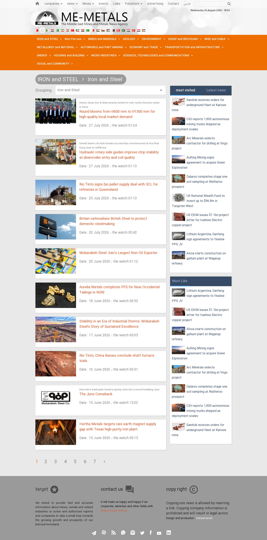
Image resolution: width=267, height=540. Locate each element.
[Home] (37, 3)
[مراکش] (72, 30)
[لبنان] (67, 30)
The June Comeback (95, 394)
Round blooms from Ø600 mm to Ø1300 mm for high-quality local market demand (117, 114)
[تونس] (118, 30)
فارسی (187, 4)
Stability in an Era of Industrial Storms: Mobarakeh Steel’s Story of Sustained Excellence (119, 324)
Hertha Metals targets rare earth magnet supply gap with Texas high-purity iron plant (117, 427)
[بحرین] (37, 30)
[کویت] (77, 30)
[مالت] (92, 30)
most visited (185, 90)
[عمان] (103, 30)
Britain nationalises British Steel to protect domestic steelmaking (113, 221)
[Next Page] (104, 462)
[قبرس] (42, 30)
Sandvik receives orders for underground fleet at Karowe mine (199, 105)
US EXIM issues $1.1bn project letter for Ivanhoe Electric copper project (200, 220)
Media (86, 3)
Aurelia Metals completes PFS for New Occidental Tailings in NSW (119, 290)
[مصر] (52, 30)
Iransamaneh (204, 518)
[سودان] (97, 30)
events (103, 3)
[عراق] (82, 30)
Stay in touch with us (114, 510)
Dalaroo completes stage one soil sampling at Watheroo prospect (199, 181)
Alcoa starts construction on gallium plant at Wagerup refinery (199, 258)
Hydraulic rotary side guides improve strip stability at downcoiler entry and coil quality (119, 155)
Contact (173, 3)
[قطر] (113, 30)
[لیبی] (87, 30)
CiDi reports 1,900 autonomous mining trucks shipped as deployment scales (200, 124)
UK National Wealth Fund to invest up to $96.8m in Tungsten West (198, 201)
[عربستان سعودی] (123, 30)
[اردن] (108, 30)
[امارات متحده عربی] (143, 30)
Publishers (132, 3)
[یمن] (138, 30)
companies (52, 3)
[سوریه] (128, 30)
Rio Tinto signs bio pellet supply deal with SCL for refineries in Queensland (118, 187)
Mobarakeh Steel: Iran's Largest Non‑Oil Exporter (118, 253)
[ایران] (62, 30)
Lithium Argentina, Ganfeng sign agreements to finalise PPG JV (198, 239)
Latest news (216, 90)
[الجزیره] (47, 30)
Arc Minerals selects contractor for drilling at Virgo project (200, 143)
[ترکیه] (133, 30)
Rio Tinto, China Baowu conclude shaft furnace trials (116, 358)
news (70, 3)
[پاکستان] (57, 30)
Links (116, 3)
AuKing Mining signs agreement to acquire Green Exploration (198, 162)
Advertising (155, 3)
